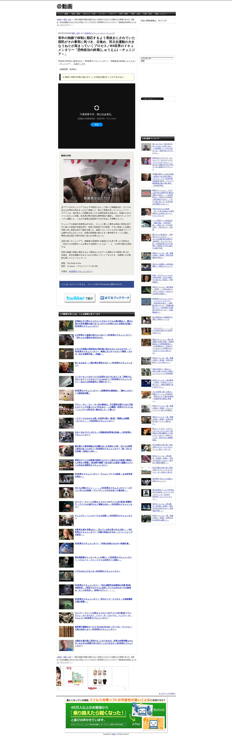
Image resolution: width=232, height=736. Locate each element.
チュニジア (110, 33)
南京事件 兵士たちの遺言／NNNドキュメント (162, 480)
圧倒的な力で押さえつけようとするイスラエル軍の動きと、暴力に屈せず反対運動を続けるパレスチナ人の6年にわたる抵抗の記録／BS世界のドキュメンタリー (104, 323)
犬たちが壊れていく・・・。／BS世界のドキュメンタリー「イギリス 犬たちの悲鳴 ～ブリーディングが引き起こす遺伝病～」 (103, 489)
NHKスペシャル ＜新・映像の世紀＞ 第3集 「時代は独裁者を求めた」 (162, 255)
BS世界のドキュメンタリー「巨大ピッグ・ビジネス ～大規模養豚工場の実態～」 (103, 600)
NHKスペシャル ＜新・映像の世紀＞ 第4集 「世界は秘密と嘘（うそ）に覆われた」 (162, 420)
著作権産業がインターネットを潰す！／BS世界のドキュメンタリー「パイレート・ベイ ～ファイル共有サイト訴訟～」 (103, 558)
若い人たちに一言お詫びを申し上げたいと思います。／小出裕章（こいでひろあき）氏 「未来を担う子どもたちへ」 (162, 148)
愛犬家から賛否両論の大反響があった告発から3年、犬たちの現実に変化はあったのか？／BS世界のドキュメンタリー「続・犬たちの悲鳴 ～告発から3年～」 (103, 448)
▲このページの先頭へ (167, 693)
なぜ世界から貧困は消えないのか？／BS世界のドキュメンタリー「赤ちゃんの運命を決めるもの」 (103, 336)
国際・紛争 (67, 19)
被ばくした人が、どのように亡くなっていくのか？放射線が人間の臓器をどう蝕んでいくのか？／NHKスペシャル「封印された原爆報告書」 (162, 434)
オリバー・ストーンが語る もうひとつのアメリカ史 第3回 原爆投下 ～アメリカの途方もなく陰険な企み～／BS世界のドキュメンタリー (103, 504)
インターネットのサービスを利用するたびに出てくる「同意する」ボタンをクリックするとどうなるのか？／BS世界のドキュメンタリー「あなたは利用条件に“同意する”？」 (104, 379)
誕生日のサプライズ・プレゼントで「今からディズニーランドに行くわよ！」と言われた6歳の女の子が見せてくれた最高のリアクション (163, 163)
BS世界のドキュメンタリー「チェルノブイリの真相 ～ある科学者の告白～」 (103, 475)
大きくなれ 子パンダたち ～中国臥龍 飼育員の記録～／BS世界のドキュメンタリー (103, 433)
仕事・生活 (147, 14)
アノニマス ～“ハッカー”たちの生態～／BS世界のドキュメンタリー (103, 517)
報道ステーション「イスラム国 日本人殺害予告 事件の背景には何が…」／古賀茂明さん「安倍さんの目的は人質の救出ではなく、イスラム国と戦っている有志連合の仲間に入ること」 (163, 197)
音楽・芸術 (76, 14)
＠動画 (59, 19)
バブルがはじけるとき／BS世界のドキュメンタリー (97, 571)
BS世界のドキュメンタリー (95, 33)
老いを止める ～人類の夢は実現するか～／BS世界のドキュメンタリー (103, 364)
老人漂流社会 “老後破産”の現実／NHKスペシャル (162, 318)
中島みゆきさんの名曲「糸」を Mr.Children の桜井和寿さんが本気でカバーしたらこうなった (163, 212)
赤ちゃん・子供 (89, 14)
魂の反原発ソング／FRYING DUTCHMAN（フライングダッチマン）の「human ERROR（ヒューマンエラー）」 (163, 494)
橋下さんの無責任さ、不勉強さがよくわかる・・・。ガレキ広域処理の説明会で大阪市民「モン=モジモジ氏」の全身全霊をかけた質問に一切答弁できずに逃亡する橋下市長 (162, 241)
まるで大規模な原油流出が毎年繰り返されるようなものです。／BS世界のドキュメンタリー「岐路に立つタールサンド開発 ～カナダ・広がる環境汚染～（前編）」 (103, 351)
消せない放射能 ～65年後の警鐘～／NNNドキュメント (162, 265)
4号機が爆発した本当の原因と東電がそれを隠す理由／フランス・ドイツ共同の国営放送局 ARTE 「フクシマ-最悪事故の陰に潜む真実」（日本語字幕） (163, 179)
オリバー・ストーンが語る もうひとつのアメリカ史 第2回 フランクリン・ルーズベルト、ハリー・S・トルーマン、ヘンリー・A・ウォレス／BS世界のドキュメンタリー (103, 615)
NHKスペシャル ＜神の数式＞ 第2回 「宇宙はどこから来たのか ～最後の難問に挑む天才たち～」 (162, 383)
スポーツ (112, 14)
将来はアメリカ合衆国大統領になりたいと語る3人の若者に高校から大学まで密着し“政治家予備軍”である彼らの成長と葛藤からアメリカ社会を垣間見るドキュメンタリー (104, 462)
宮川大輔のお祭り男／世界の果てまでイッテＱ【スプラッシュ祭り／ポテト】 (162, 447)
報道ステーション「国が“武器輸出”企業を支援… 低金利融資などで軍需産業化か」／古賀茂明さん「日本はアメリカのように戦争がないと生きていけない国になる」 (163, 346)
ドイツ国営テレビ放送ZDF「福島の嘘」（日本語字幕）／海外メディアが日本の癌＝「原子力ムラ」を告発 (162, 225)
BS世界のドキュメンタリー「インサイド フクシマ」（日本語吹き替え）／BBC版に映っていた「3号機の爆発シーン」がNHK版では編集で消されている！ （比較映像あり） (163, 305)
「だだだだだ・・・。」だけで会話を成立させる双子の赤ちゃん (162, 330)
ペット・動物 (63, 14)
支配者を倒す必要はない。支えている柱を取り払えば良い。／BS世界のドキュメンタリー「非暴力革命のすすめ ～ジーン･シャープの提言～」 (103, 532)
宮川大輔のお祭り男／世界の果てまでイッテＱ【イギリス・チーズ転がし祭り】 (162, 470)
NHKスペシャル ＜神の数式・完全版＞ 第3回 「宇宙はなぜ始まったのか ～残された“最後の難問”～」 (162, 459)
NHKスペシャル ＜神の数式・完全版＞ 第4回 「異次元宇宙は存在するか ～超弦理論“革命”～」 (162, 507)
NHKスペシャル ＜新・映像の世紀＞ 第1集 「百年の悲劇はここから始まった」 (162, 360)
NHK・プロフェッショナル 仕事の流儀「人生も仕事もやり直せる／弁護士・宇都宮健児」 (162, 278)
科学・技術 (123, 14)
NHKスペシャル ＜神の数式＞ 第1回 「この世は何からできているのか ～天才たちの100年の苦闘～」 (162, 290)
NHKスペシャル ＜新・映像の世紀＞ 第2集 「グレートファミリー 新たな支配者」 (162, 408)
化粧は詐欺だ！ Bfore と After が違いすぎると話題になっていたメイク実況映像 (162, 371)
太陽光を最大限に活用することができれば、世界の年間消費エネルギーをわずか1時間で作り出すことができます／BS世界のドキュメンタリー (104, 643)
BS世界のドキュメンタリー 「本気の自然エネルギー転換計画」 (102, 543)
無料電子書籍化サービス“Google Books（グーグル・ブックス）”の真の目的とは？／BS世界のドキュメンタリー (104, 628)
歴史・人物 (135, 14)
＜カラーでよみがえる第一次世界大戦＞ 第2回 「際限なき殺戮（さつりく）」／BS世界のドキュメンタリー (102, 419)
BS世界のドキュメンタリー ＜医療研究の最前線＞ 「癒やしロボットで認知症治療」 (104, 392)
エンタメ (102, 14)
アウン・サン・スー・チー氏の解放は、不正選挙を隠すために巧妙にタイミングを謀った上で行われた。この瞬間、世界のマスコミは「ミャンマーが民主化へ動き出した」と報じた (104, 407)
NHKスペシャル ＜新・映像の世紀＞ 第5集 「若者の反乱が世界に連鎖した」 (162, 518)
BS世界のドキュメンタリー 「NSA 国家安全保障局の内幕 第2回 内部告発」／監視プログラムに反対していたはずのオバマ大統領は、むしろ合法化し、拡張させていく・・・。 (103, 587)
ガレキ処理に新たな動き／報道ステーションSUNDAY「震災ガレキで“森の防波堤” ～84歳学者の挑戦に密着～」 (163, 396)
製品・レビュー (161, 14)
